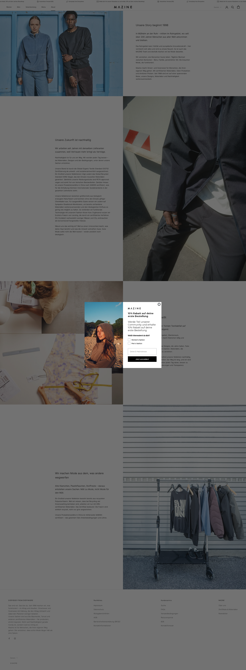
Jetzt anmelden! (142, 359)
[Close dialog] (159, 304)
